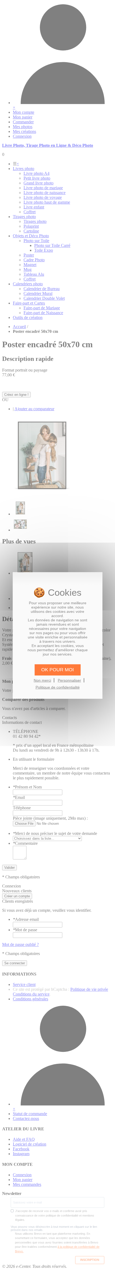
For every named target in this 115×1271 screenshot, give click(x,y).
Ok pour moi (57, 669)
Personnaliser (69, 680)
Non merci (42, 680)
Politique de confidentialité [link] (58, 687)
